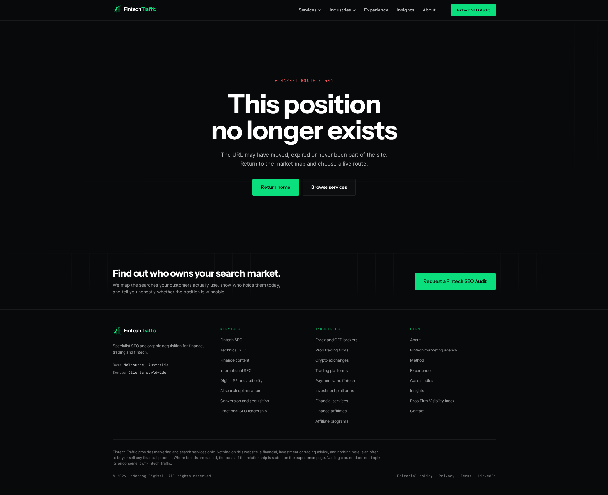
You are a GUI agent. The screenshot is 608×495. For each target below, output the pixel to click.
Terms (466, 476)
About (429, 10)
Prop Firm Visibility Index (432, 400)
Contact (417, 411)
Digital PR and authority (241, 380)
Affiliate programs (331, 421)
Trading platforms (331, 370)
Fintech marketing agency (433, 350)
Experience (376, 10)
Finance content (234, 360)
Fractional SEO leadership (243, 411)
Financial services (331, 400)
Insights (405, 10)
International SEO (235, 370)
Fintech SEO (231, 339)
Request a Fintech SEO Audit (455, 281)
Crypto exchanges (332, 360)
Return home (275, 187)
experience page (310, 457)
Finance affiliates (331, 411)
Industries (340, 10)
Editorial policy (415, 476)
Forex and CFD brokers (336, 339)
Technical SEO (233, 350)
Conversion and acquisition (244, 400)
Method (417, 360)
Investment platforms (334, 390)
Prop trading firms (331, 350)
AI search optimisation (240, 390)
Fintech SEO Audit (473, 10)
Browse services (329, 187)
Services (308, 10)
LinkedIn (487, 476)
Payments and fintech (335, 380)
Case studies (421, 380)
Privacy (446, 476)
